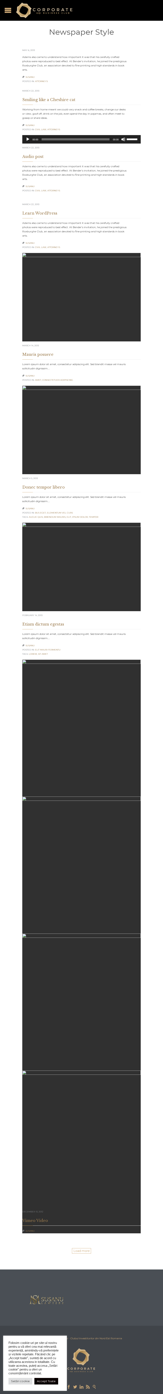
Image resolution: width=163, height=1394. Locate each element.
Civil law (40, 129)
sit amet (43, 654)
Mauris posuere (37, 354)
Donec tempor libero (43, 487)
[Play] (28, 139)
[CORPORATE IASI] (44, 10)
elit (69, 517)
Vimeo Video (35, 1220)
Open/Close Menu (8, 10)
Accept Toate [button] (46, 1381)
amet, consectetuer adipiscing (54, 380)
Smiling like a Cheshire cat (48, 99)
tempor (93, 517)
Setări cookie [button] (20, 1381)
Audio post (33, 156)
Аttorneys (41, 81)
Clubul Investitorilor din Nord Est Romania (96, 1338)
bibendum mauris (55, 517)
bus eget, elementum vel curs (54, 512)
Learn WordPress (39, 213)
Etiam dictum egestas (43, 624)
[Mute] (123, 139)
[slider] (133, 139)
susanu (30, 77)
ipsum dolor (80, 517)
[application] (81, 139)
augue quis (36, 517)
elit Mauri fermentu (47, 649)
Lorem (33, 654)
